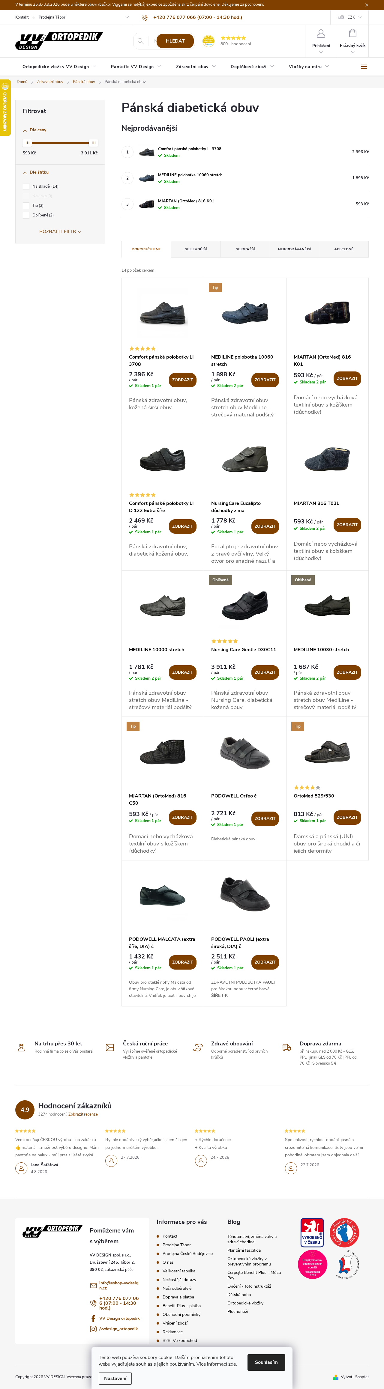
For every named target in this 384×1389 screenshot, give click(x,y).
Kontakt (21, 17)
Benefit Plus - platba (182, 1306)
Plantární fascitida (244, 1250)
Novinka (41, 196)
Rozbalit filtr (57, 231)
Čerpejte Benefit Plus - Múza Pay (254, 1275)
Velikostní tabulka (179, 1271)
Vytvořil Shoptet (355, 1377)
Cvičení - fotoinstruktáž (249, 1286)
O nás (168, 1262)
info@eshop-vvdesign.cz (118, 1285)
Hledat (175, 41)
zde (232, 1364)
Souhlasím (266, 1362)
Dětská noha (239, 1295)
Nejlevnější (195, 249)
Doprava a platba (178, 1297)
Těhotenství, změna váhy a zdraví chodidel (252, 1239)
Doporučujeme (146, 249)
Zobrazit (182, 380)
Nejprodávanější (294, 249)
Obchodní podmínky (181, 1314)
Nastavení (115, 1378)
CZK (351, 17)
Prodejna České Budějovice (188, 1253)
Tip (37, 205)
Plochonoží (237, 1311)
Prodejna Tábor (52, 17)
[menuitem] (59, 67)
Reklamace (173, 1332)
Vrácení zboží (175, 1323)
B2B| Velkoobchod (180, 1340)
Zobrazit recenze (83, 1114)
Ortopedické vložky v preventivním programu (249, 1261)
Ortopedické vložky (245, 1303)
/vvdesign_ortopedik (118, 1329)
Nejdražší (245, 249)
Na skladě (44, 186)
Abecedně (343, 249)
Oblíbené (42, 215)
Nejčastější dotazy (179, 1280)
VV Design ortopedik (119, 1318)
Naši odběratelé (177, 1288)
